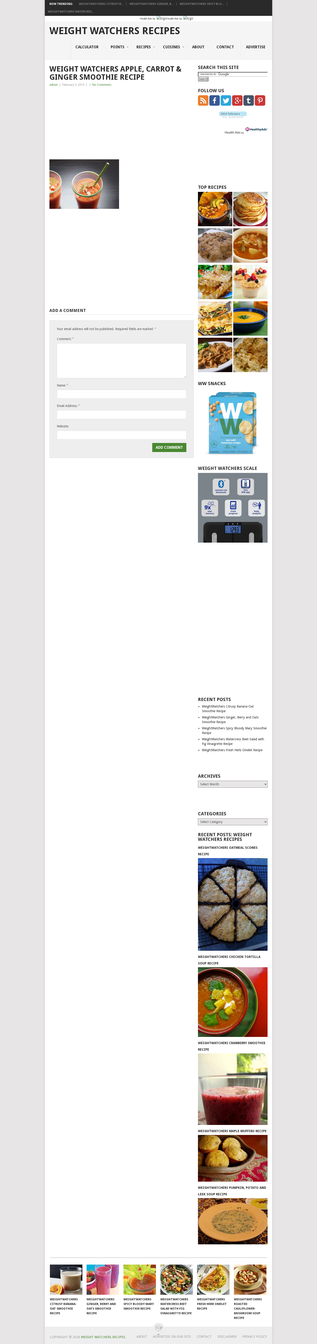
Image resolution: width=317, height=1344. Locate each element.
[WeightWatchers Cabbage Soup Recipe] (250, 246)
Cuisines (171, 47)
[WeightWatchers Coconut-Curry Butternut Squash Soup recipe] (250, 319)
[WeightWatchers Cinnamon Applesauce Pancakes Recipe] (250, 209)
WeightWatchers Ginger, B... (151, 4)
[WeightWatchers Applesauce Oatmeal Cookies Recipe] (215, 246)
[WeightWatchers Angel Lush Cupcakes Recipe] (250, 282)
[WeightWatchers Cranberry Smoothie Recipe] (233, 1124)
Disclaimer (226, 1336)
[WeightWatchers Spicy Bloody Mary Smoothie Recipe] (139, 1280)
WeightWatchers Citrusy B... (101, 4)
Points (117, 47)
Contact (225, 47)
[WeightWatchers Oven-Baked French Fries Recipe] (215, 282)
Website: (63, 426)
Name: (62, 385)
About (198, 47)
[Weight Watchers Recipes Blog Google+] (237, 104)
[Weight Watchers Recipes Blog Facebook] (214, 104)
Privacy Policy (254, 1336)
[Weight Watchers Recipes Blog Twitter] (226, 104)
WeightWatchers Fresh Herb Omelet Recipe (232, 750)
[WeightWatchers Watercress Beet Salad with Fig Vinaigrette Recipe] (176, 1280)
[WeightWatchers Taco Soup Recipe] (215, 209)
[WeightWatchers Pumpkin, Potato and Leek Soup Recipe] (233, 1243)
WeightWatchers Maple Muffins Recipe (232, 1131)
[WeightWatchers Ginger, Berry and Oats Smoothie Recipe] (103, 1280)
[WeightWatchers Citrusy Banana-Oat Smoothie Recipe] (66, 1280)
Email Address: (68, 405)
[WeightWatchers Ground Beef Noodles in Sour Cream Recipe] (215, 355)
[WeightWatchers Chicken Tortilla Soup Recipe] (233, 1036)
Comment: (65, 339)
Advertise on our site (172, 1336)
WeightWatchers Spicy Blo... (202, 4)
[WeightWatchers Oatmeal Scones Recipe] (233, 949)
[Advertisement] (121, 124)
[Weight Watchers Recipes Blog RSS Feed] (203, 104)
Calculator (87, 47)
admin (53, 84)
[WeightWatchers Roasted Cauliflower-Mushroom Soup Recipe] (250, 1280)
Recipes (143, 47)
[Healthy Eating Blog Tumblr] (248, 104)
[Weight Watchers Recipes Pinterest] (260, 104)
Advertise (255, 47)
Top (158, 1328)
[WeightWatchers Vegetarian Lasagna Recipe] (215, 319)
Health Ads (232, 132)
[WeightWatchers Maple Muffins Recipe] (233, 1180)
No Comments (101, 84)
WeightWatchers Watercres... (71, 11)
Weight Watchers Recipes (114, 31)
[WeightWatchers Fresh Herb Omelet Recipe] (213, 1280)
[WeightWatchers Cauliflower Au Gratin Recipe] (250, 355)
